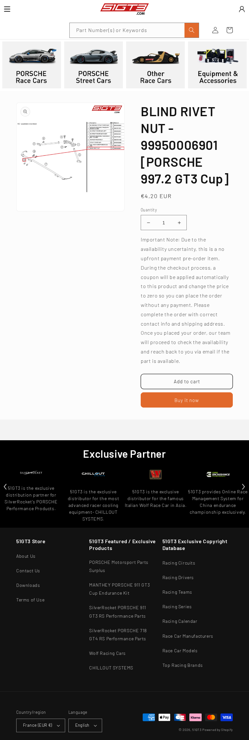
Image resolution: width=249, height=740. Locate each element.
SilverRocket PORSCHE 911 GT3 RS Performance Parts (117, 611)
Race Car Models (180, 650)
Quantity (149, 209)
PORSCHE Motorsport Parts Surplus (118, 566)
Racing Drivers (178, 577)
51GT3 (197, 730)
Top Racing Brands (182, 665)
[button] (23, 30)
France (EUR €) (37, 725)
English (82, 725)
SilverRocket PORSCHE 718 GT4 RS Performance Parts (118, 634)
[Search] (191, 30)
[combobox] (134, 30)
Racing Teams (177, 592)
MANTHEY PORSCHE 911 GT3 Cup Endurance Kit (119, 589)
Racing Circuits (179, 563)
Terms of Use (30, 599)
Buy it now (186, 400)
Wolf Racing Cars (107, 653)
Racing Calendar (179, 621)
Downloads (28, 585)
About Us (26, 556)
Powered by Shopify (217, 730)
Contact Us (28, 570)
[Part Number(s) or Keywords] (23, 30)
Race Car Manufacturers (187, 636)
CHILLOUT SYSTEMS (111, 667)
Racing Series (177, 606)
